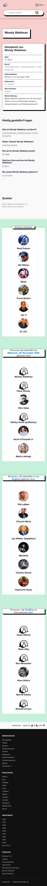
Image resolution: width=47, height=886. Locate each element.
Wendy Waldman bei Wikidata (12, 207)
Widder (4, 777)
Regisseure (6, 754)
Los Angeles (7, 175)
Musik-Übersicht (8, 874)
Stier (3, 780)
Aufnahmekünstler (12, 67)
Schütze (8, 91)
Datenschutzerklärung (21, 882)
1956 (4, 825)
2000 (4, 843)
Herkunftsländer (8, 862)
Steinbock (5, 803)
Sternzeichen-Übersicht (10, 868)
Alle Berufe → (7, 766)
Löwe (4, 788)
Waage (4, 794)
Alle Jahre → (6, 845)
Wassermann (6, 806)
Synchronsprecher (8, 760)
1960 (4, 828)
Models (4, 763)
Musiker (5, 746)
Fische (4, 809)
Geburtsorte (6, 865)
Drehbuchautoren (8, 749)
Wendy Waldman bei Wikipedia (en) (14, 204)
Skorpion (5, 797)
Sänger (4, 743)
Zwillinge (5, 782)
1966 (4, 831)
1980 (4, 837)
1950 (4, 822)
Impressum (16, 725)
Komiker (5, 751)
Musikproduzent (28, 67)
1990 (4, 840)
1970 (4, 834)
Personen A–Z (7, 856)
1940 (4, 819)
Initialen (5, 859)
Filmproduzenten (8, 757)
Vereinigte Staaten (9, 145)
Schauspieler (6, 740)
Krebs (4, 785)
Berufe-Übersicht (8, 871)
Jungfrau (5, 791)
